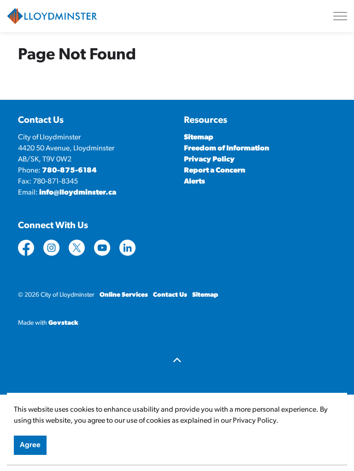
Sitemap (198, 137)
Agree (30, 445)
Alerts (194, 181)
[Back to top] (177, 361)
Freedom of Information (226, 148)
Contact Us (170, 295)
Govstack (63, 323)
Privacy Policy (209, 159)
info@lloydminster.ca (77, 192)
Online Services (124, 295)
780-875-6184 (69, 170)
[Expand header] (340, 16)
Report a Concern (214, 170)
